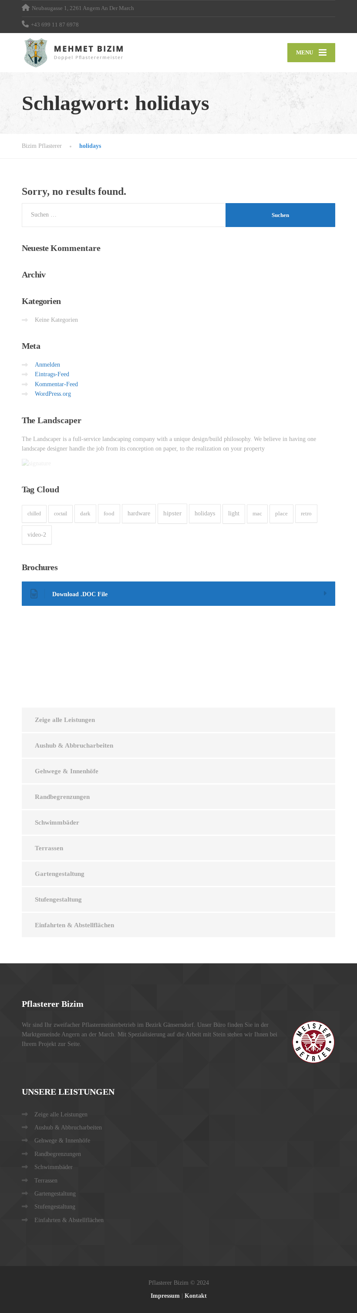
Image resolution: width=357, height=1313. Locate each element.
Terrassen (49, 848)
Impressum (165, 1296)
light (233, 513)
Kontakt (196, 1296)
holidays (205, 513)
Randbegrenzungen (62, 796)
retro (306, 514)
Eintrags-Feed (52, 374)
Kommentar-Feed (56, 384)
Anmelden (47, 364)
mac (257, 513)
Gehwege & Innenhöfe (66, 771)
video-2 (36, 534)
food (109, 513)
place (281, 513)
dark (85, 514)
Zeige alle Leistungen (65, 719)
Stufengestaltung (58, 899)
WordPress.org (53, 394)
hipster (172, 513)
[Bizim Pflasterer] (75, 52)
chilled (34, 514)
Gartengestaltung (59, 873)
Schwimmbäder (57, 822)
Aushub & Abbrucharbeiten (74, 745)
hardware (139, 513)
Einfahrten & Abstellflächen (74, 925)
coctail (60, 514)
